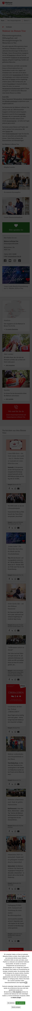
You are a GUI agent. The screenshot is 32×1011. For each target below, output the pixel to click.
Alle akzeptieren (20, 1003)
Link (26, 982)
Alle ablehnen (11, 1003)
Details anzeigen (16, 1007)
